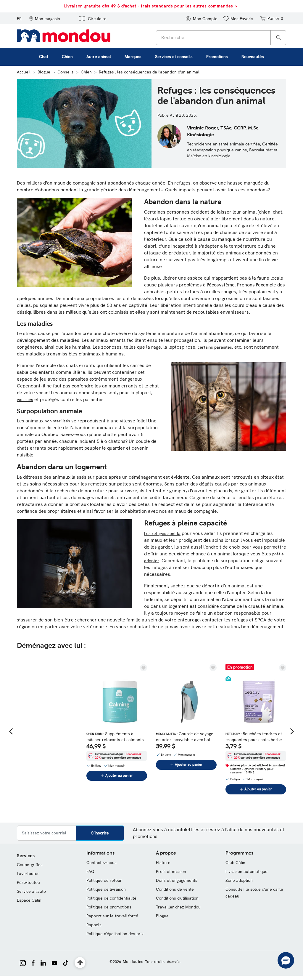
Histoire (163, 862)
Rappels (93, 924)
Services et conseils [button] (174, 56)
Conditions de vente (175, 889)
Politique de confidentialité (111, 898)
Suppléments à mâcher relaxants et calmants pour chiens (115, 737)
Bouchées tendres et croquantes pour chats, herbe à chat (255, 737)
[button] (44, 18)
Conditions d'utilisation (177, 898)
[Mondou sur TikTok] (65, 962)
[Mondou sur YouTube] (54, 962)
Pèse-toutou (28, 882)
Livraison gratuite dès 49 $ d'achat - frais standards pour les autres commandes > (150, 6)
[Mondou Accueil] (63, 35)
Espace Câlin (29, 900)
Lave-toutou (28, 873)
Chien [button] (67, 56)
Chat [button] (43, 56)
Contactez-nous (101, 862)
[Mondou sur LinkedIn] (43, 962)
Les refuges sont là (162, 533)
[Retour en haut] (80, 962)
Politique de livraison (106, 889)
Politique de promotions (108, 907)
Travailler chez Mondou (178, 907)
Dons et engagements (176, 880)
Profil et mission (171, 871)
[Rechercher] (278, 37)
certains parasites (215, 347)
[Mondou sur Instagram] (23, 962)
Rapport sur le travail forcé (112, 916)
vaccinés (25, 399)
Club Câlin (235, 862)
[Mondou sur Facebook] (33, 962)
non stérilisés (57, 421)
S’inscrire (100, 833)
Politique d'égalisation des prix (115, 933)
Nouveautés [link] (252, 56)
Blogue (44, 72)
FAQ (90, 871)
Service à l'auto (31, 891)
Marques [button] (133, 56)
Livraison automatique (246, 871)
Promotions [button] (217, 56)
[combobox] (221, 37)
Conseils (65, 72)
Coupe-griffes (30, 864)
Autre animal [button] (98, 56)
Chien (86, 72)
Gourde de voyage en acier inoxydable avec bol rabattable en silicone (184, 737)
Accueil (23, 72)
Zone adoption (239, 880)
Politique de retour (104, 880)
